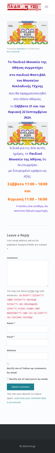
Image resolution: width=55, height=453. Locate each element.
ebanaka (21, 48)
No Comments (13, 51)
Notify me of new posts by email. (28, 378)
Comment (12, 257)
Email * (11, 336)
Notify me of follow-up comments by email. (26, 370)
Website (11, 350)
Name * (11, 323)
